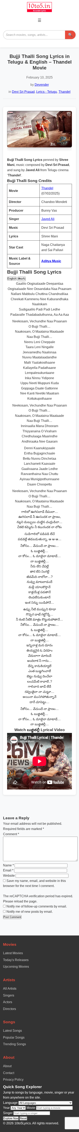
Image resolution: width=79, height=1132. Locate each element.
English (11, 278)
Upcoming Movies (16, 966)
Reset (23, 1118)
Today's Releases (16, 960)
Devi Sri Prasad (23, 91)
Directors (9, 1009)
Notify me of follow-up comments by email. (36, 906)
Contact (8, 1073)
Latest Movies (13, 953)
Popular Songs (14, 1037)
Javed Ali (47, 219)
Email (8, 870)
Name (8, 865)
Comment (11, 834)
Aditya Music (51, 261)
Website (9, 875)
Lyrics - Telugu (46, 91)
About (7, 1066)
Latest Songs (12, 1030)
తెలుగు (21, 278)
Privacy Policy (13, 1079)
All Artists (9, 988)
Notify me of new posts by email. (29, 911)
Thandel (64, 91)
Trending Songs (14, 1044)
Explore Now (10, 1118)
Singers (8, 995)
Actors (7, 1002)
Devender (42, 84)
